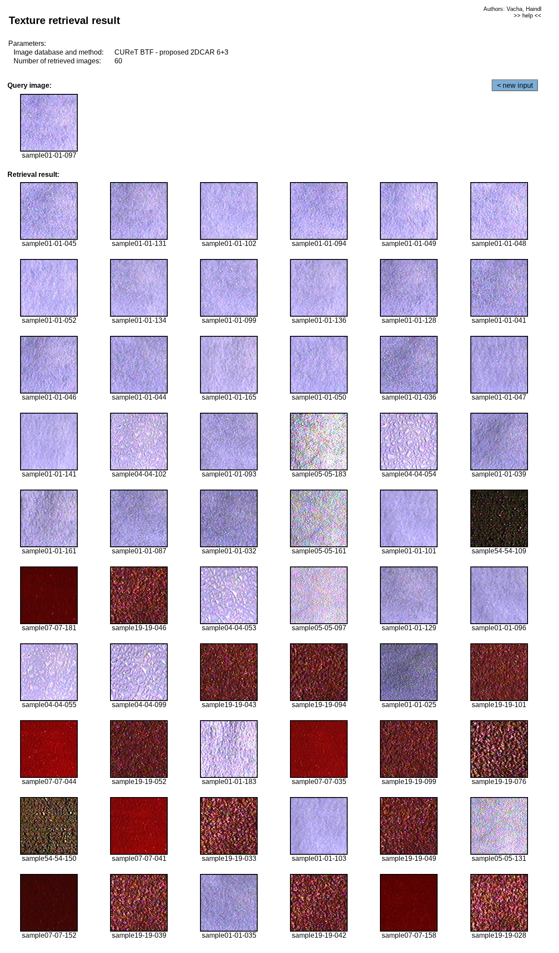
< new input (515, 85)
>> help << (528, 15)
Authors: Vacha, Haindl (512, 9)
